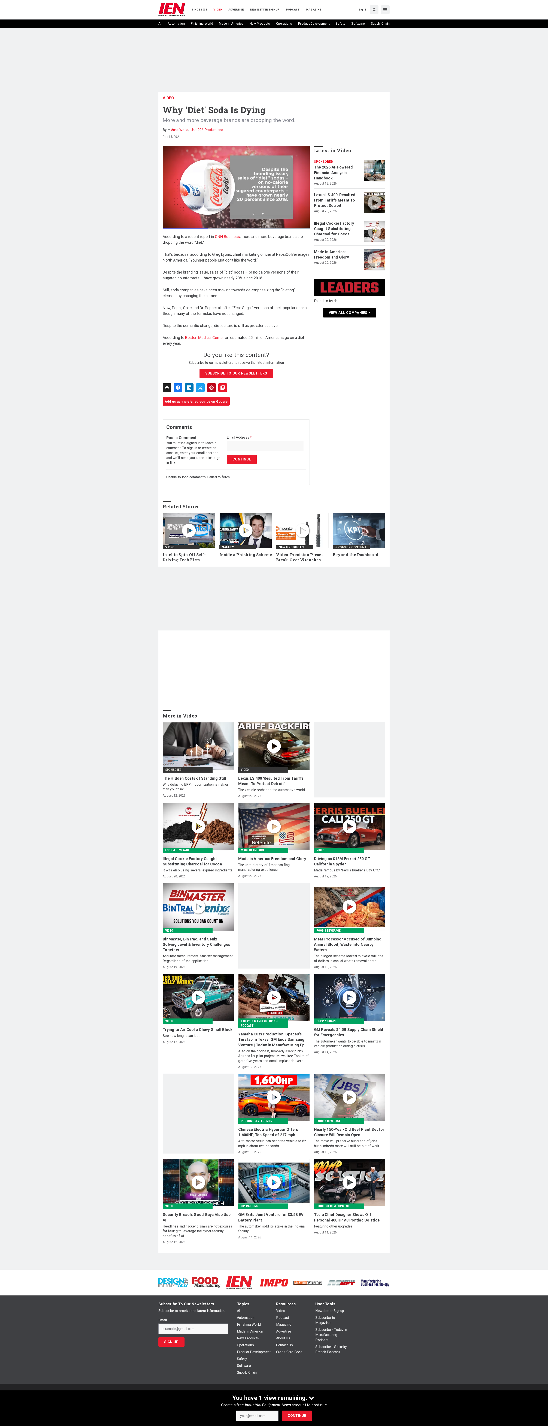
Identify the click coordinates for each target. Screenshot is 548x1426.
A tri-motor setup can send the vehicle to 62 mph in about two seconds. (272, 1143)
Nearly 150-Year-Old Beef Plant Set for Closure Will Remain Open (349, 1132)
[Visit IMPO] (274, 1282)
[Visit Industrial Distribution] (307, 1282)
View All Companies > (350, 313)
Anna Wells (179, 130)
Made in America (252, 850)
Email (162, 1320)
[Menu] (385, 9)
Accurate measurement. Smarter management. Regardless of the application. (198, 958)
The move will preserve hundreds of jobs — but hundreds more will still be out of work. (347, 1143)
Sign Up (171, 1342)
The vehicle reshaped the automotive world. (272, 790)
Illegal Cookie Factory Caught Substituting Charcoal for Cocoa (334, 228)
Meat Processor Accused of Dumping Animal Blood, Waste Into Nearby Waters (347, 944)
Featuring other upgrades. (333, 1226)
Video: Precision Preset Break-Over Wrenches (299, 557)
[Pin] (211, 387)
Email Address (239, 437)
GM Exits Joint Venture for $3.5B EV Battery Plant (271, 1217)
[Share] (178, 387)
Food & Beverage (177, 850)
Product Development (257, 1121)
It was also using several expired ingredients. (198, 870)
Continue (297, 1416)
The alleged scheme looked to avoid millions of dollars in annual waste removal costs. (348, 958)
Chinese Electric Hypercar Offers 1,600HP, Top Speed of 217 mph (268, 1132)
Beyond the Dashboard (355, 554)
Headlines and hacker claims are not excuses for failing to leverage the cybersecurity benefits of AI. (198, 1231)
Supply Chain (326, 1021)
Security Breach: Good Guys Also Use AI (197, 1217)
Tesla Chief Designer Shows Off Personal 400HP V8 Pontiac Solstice (347, 1217)
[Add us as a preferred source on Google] (222, 387)
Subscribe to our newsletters (236, 373)
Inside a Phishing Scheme (245, 554)
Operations (249, 1206)
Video (168, 98)
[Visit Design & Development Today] (173, 1282)
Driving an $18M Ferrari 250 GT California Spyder (342, 861)
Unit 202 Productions (207, 130)
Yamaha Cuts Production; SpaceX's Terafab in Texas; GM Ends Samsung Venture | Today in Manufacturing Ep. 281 (271, 1040)
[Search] (374, 9)
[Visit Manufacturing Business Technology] (375, 1282)
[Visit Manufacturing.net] (341, 1282)
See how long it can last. (181, 1036)
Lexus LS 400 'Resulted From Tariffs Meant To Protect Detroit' (335, 200)
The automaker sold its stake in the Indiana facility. (271, 1228)
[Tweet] (200, 387)
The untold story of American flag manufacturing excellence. (264, 867)
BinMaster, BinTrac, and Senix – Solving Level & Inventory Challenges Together (196, 944)
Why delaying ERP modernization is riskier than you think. (195, 786)
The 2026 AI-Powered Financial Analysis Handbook (333, 172)
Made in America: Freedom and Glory (331, 254)
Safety (228, 547)
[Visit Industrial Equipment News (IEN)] (239, 1282)
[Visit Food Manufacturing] (206, 1282)
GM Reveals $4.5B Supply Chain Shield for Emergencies (348, 1032)
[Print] (167, 387)
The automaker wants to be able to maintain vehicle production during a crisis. (347, 1043)
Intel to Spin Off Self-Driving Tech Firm (184, 557)
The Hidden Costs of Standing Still (194, 778)
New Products (291, 547)
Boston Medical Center (204, 337)
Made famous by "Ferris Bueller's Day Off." (347, 870)
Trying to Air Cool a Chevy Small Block (198, 1029)
